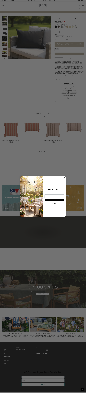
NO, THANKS (54, 203)
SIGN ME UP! (54, 199)
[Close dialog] (64, 178)
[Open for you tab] (82, 389)
